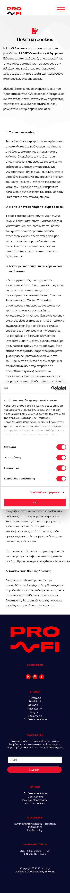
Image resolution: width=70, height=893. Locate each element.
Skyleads (50, 871)
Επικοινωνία (35, 715)
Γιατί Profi (35, 701)
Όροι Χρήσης (35, 796)
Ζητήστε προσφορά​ (35, 793)
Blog (32, 712)
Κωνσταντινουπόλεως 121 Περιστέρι (35, 823)
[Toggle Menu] (61, 15)
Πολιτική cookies (35, 803)
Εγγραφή (34, 769)
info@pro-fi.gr (35, 830)
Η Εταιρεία (35, 697)
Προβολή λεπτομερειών (45, 492)
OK (35, 502)
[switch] (61, 457)
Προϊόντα (32, 704)
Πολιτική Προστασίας (35, 800)
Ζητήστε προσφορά (35, 719)
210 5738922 (35, 827)
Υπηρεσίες (32, 708)
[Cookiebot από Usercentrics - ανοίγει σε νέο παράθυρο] (51, 388)
